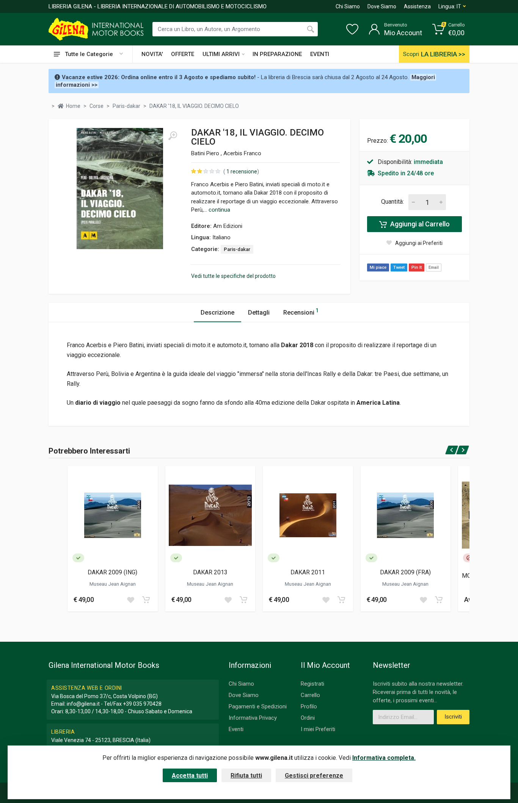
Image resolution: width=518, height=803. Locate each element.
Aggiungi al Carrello (419, 224)
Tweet (399, 267)
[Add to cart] (146, 600)
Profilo (309, 706)
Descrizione (217, 312)
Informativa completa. (384, 757)
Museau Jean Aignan (112, 584)
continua (219, 209)
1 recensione (241, 171)
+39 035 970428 (142, 704)
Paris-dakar (237, 249)
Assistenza (417, 6)
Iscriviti (453, 716)
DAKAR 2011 (307, 572)
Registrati (312, 683)
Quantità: (392, 201)
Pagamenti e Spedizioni (258, 706)
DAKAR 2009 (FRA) (405, 572)
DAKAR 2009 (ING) (112, 572)
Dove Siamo (381, 6)
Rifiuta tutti (246, 775)
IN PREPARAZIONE (277, 54)
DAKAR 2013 (210, 572)
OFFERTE (182, 54)
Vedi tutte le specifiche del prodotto (233, 276)
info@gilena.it (83, 704)
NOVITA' (152, 54)
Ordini (308, 717)
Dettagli (259, 312)
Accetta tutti (190, 775)
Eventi (236, 729)
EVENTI (319, 54)
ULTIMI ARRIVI (221, 54)
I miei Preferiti (318, 729)
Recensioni (301, 311)
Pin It (416, 267)
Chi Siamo (348, 6)
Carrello (310, 695)
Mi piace (378, 267)
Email (434, 267)
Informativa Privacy (253, 717)
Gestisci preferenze (314, 775)
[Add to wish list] (130, 600)
